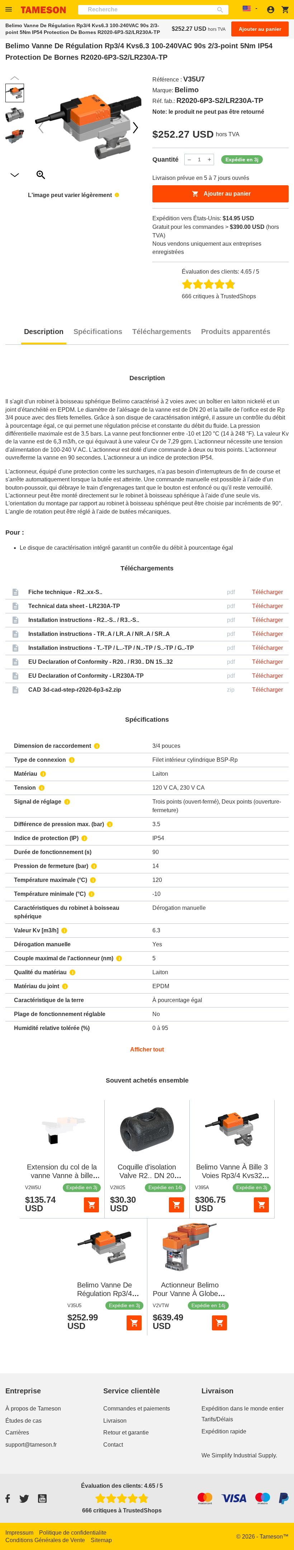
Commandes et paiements (136, 1409)
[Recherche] (221, 10)
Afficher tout (147, 1049)
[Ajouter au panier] (91, 1204)
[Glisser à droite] (40, 127)
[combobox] (153, 10)
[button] (9, 9)
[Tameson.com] (43, 9)
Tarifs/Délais (217, 1419)
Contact (113, 1445)
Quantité (165, 159)
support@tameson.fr (31, 1445)
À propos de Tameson (33, 1409)
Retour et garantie (126, 1432)
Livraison (115, 1421)
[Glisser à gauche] (135, 127)
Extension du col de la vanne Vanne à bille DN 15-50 (62, 1175)
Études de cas (23, 1421)
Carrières (17, 1432)
